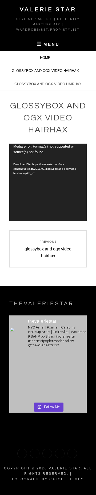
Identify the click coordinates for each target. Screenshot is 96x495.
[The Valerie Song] (60, 453)
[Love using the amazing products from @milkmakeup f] (28, 364)
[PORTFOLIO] (22, 453)
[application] (48, 182)
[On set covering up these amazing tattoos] (28, 387)
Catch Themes (66, 479)
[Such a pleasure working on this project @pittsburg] (68, 364)
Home (45, 58)
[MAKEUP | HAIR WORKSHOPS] (34, 453)
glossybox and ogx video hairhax (46, 71)
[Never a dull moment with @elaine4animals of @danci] (68, 387)
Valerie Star (48, 9)
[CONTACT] (72, 453)
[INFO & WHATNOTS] (47, 453)
